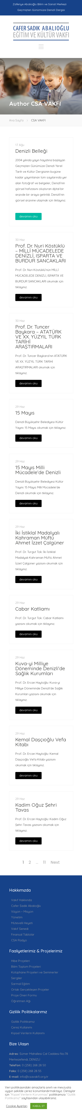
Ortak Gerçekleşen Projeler (30, 989)
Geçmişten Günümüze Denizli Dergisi (41, 10)
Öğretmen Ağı (20, 1001)
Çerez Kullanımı (21, 1027)
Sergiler (16, 978)
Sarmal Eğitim (20, 984)
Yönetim (16, 917)
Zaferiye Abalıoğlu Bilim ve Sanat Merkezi (39, 4)
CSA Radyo (19, 940)
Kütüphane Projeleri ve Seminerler (34, 972)
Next (55, 862)
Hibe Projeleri (20, 961)
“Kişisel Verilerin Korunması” (29, 1094)
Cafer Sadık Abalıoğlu (26, 906)
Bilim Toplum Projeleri (26, 966)
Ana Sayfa (16, 120)
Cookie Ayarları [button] (16, 1106)
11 (44, 862)
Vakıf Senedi (19, 929)
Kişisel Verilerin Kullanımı (28, 1033)
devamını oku (28, 216)
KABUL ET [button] (39, 1105)
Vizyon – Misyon (22, 911)
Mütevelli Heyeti (22, 923)
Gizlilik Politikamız (23, 1022)
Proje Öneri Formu (24, 995)
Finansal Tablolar (22, 934)
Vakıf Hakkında (21, 900)
